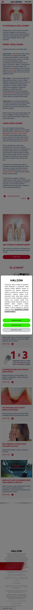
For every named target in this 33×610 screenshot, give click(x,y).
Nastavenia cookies (16, 329)
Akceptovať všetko (16, 325)
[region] (16, 305)
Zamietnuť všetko (16, 320)
